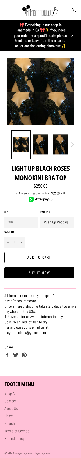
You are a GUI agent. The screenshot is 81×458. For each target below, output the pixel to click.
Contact (10, 400)
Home (8, 415)
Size (6, 212)
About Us (11, 408)
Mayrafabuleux (42, 453)
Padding (45, 212)
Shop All (10, 393)
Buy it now (39, 272)
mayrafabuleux (23, 453)
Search (9, 423)
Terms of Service (16, 430)
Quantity (9, 232)
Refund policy (14, 438)
